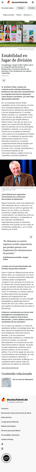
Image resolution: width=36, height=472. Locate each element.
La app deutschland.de (10, 422)
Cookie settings (7, 439)
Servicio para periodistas (10, 430)
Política (18, 15)
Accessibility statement (10, 435)
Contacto (4, 408)
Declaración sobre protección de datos (16, 413)
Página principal (8, 15)
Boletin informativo (8, 426)
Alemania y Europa (30, 15)
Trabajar (20, 8)
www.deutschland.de (10, 368)
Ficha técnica (6, 417)
